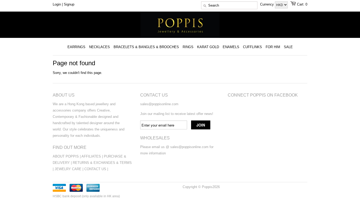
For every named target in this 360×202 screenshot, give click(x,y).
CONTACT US (95, 169)
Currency (267, 4)
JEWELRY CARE (68, 169)
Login (57, 4)
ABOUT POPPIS (66, 156)
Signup (69, 4)
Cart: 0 (302, 4)
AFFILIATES (91, 156)
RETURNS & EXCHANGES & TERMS (102, 163)
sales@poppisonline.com (159, 104)
